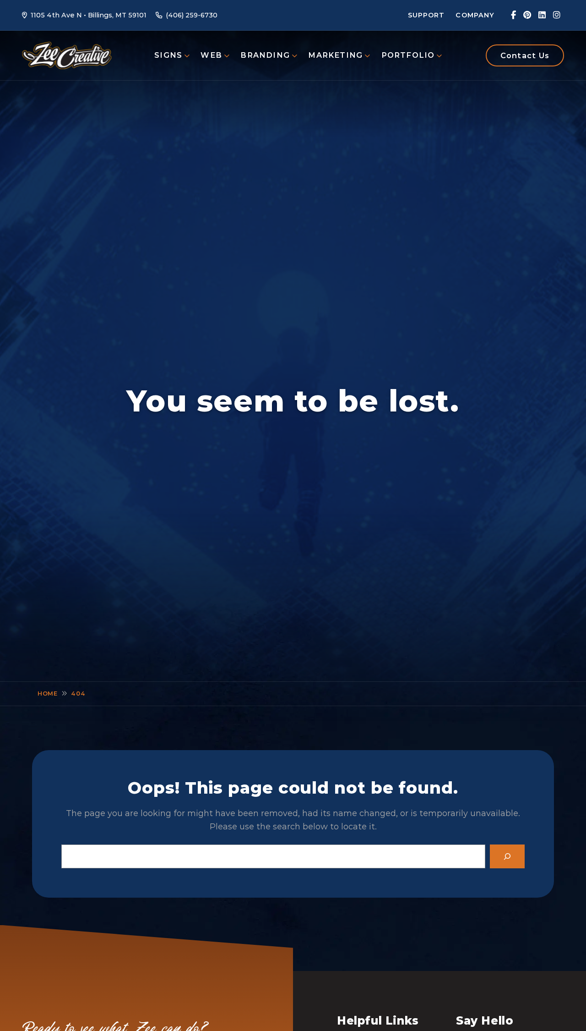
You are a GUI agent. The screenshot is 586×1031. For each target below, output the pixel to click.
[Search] (507, 856)
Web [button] (211, 55)
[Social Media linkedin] (542, 15)
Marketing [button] (335, 55)
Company (475, 15)
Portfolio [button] (408, 55)
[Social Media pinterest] (527, 15)
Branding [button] (265, 55)
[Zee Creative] (67, 55)
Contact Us (524, 55)
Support (426, 15)
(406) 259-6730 (191, 15)
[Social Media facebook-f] (513, 15)
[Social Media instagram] (556, 15)
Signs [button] (168, 55)
